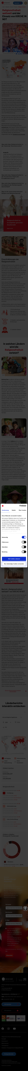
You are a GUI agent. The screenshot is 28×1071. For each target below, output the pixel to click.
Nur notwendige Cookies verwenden (14, 564)
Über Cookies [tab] (22, 510)
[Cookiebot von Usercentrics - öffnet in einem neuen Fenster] (19, 506)
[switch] (24, 542)
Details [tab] (14, 510)
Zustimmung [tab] (5, 510)
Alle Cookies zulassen (14, 558)
